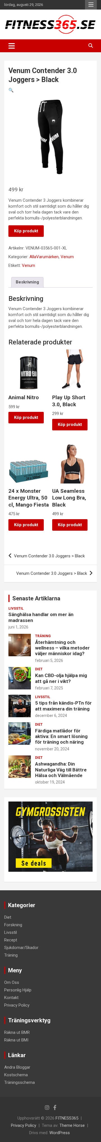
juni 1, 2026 (18, 627)
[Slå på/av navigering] (11, 45)
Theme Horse (72, 1125)
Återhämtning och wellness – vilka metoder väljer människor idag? (62, 648)
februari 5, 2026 (49, 660)
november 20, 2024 (52, 749)
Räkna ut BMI (16, 1040)
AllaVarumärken (44, 256)
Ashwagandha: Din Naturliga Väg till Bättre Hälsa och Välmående (61, 769)
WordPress (59, 1132)
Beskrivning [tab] (27, 282)
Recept (10, 940)
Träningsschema (19, 1082)
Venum (67, 256)
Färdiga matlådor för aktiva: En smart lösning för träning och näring (61, 736)
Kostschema (16, 1074)
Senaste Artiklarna (36, 598)
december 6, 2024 (51, 715)
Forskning (13, 924)
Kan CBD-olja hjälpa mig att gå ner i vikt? (61, 678)
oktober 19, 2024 (50, 782)
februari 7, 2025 (49, 688)
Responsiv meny (91, 5)
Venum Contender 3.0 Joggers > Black (49, 555)
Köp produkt (26, 230)
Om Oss (11, 982)
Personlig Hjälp (17, 990)
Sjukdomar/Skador (21, 947)
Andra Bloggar (17, 1067)
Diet (39, 669)
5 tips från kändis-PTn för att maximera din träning (63, 705)
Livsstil (16, 608)
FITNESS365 (67, 1118)
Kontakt (11, 997)
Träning (43, 636)
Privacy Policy (16, 1005)
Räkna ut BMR (17, 1032)
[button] (11, 90)
